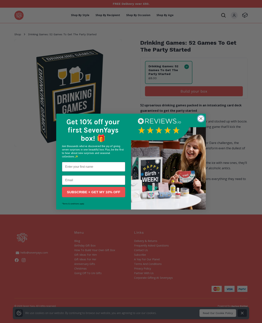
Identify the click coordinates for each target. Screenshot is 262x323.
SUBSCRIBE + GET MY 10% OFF (93, 192)
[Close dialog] (201, 118)
